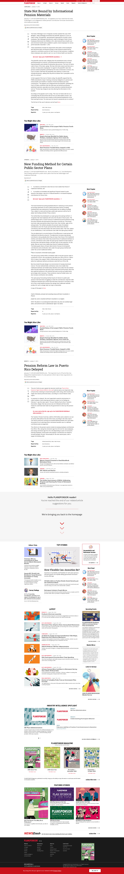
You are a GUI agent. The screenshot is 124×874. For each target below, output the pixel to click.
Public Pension (48, 107)
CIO (25, 866)
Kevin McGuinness (34, 25)
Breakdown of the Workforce (83, 820)
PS (30, 178)
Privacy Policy (53, 852)
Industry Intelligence (82, 3)
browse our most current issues (62, 745)
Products (44, 612)
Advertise (52, 854)
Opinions (26, 159)
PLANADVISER (29, 866)
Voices (50, 3)
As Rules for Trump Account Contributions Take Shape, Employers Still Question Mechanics (93, 54)
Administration (46, 644)
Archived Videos (27, 856)
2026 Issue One (52, 770)
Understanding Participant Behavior (38, 728)
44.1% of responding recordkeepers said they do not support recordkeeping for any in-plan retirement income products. (32, 596)
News (38, 3)
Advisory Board (53, 849)
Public (43, 107)
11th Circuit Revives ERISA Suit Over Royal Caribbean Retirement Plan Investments (92, 61)
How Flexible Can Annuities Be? (62, 569)
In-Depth (45, 3)
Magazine (73, 3)
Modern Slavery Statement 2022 (69, 867)
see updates (92, 562)
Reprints (58, 112)
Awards (62, 3)
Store (51, 856)
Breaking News (40, 850)
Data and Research (91, 39)
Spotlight (39, 849)
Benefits (42, 134)
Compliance (27, 6)
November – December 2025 (72, 770)
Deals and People (44, 458)
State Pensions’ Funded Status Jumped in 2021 (55, 147)
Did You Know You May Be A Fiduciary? (33, 821)
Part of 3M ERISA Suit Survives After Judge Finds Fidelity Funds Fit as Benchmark (93, 68)
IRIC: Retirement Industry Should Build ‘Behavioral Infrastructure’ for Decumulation (93, 42)
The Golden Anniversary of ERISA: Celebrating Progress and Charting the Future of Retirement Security (55, 481)
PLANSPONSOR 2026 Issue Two (67, 846)
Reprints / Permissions (54, 850)
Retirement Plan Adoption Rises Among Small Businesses (60, 625)
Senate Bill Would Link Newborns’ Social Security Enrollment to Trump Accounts (32, 576)
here (59, 102)
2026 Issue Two (32, 770)
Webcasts (26, 725)
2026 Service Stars (55, 820)
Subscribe (65, 850)
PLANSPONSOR (36, 866)
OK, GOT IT (95, 870)
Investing (42, 124)
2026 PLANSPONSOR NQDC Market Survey (91, 694)
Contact (51, 847)
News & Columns (28, 845)
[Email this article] (28, 34)
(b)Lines (38, 847)
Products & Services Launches (51, 614)
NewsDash (39, 845)
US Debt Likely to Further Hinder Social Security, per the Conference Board (61, 581)
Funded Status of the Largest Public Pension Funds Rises (56, 127)
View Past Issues (66, 848)
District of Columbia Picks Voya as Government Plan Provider (59, 680)
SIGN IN (94, 0)
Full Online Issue (32, 771)
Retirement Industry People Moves (55, 590)
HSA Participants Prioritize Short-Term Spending (58, 657)
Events (67, 3)
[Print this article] (28, 47)
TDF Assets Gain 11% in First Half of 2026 (92, 48)
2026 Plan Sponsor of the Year (58, 802)
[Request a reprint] (28, 44)
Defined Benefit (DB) (46, 441)
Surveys (56, 3)
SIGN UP (97, 0)
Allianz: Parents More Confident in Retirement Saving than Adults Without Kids (59, 670)
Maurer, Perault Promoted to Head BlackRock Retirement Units (54, 461)
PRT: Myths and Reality (48, 470)
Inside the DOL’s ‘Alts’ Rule (83, 802)
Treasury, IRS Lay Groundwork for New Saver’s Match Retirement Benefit (32, 561)
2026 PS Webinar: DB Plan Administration (55, 646)
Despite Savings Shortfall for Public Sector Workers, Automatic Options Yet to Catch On (54, 137)
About (51, 845)
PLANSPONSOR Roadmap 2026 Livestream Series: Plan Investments (90, 624)
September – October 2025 (92, 770)
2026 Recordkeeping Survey (32, 601)
